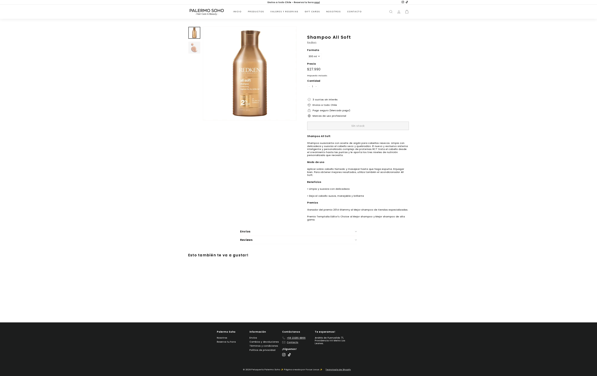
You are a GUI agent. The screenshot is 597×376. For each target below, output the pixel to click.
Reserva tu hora (226, 341)
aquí (317, 2)
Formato (313, 50)
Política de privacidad (262, 350)
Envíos (253, 337)
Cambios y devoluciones (264, 341)
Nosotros (333, 11)
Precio (311, 64)
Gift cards (312, 11)
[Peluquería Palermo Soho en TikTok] (289, 354)
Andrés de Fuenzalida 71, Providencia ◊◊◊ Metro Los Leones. (330, 340)
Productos (256, 11)
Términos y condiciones (264, 345)
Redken (312, 42)
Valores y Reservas (284, 11)
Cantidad (313, 81)
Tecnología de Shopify (338, 369)
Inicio (237, 11)
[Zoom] (250, 73)
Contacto (354, 11)
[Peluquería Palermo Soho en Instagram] (283, 354)
